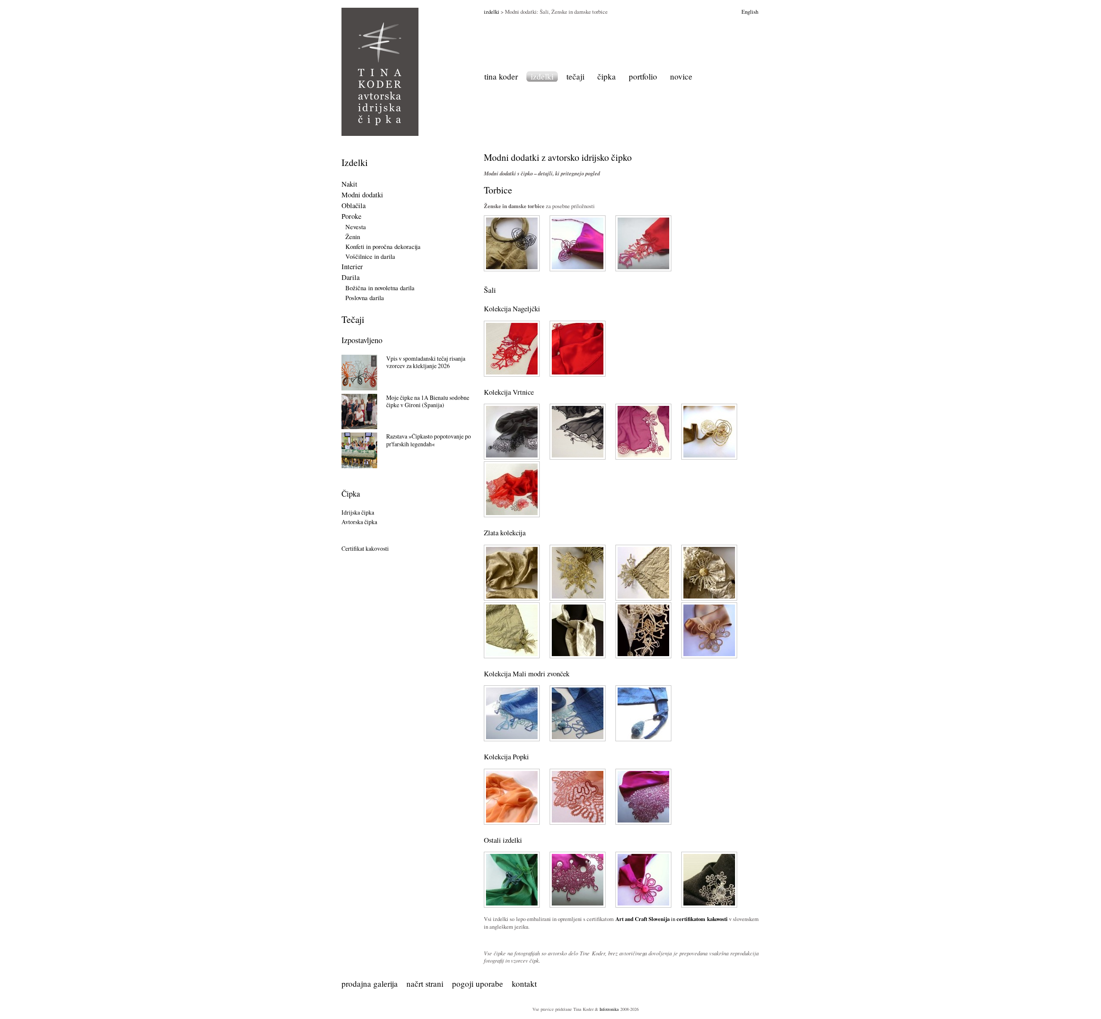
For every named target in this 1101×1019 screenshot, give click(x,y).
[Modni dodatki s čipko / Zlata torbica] (512, 269)
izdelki (491, 11)
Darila (350, 277)
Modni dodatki (362, 195)
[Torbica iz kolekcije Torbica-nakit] (643, 269)
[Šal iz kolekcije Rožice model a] (578, 905)
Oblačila (353, 205)
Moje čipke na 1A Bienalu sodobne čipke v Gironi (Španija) (427, 401)
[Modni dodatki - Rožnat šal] (643, 457)
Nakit (349, 184)
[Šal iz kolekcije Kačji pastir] (512, 905)
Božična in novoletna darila (380, 287)
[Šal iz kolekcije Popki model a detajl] (578, 822)
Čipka (350, 493)
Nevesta (355, 226)
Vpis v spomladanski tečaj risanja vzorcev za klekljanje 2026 (425, 362)
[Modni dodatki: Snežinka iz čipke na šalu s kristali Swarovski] (709, 905)
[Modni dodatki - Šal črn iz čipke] (578, 457)
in (671, 919)
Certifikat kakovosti (365, 548)
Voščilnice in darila (370, 256)
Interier (352, 266)
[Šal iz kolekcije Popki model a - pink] (643, 822)
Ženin (352, 236)
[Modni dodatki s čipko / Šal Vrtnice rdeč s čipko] (512, 515)
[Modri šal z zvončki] (512, 739)
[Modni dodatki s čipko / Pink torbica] (578, 269)
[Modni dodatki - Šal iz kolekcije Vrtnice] (709, 457)
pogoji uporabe (477, 983)
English (749, 11)
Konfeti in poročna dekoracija (383, 246)
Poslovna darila (364, 297)
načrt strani (424, 983)
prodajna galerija (369, 983)
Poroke (351, 216)
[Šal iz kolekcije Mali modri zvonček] (578, 739)
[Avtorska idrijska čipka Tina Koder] (379, 72)
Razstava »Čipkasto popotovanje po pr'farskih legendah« (428, 440)
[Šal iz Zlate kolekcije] (512, 598)
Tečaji (352, 319)
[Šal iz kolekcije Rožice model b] (643, 905)
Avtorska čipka (359, 522)
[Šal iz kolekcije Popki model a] (512, 822)
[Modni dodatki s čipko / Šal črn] (512, 457)
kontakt (524, 983)
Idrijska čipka (357, 512)
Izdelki (354, 162)
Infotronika (609, 1009)
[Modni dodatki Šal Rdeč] (512, 374)
